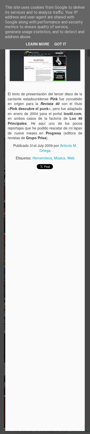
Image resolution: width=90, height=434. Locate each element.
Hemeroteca (42, 157)
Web (70, 157)
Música (59, 157)
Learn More (37, 43)
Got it (60, 43)
